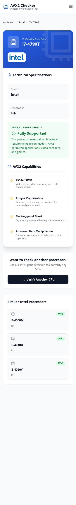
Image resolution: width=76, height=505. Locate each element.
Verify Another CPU (41, 279)
